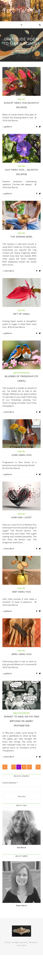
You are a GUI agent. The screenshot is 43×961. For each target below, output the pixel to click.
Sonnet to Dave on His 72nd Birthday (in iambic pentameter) (21, 721)
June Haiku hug (21, 455)
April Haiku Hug (22, 654)
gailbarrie (8, 126)
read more (21, 50)
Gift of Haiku (21, 314)
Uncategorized (21, 373)
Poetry (21, 99)
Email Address (10, 782)
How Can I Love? (21, 518)
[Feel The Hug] (21, 10)
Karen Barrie (9, 271)
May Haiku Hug (21, 592)
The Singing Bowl (22, 237)
